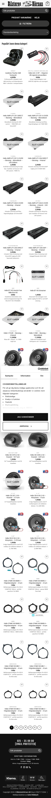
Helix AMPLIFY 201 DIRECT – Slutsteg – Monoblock (13, 117)
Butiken (33, 787)
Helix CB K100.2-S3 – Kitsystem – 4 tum (38, 497)
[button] (3, 4)
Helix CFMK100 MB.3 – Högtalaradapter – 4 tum (13, 710)
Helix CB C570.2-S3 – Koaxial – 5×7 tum (13, 456)
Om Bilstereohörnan (15, 785)
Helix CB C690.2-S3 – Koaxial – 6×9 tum (38, 456)
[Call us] (30, 767)
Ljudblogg (39, 785)
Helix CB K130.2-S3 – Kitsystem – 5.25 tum (13, 539)
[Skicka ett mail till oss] (27, 767)
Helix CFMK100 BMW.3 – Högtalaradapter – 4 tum (13, 625)
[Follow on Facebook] (21, 767)
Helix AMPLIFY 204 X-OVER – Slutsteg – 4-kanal (13, 204)
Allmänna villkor (17, 788)
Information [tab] (25, 376)
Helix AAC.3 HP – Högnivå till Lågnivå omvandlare (38, 74)
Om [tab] (41, 376)
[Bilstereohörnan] (25, 4)
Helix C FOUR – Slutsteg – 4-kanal (13, 334)
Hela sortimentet (10, 787)
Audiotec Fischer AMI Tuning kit (13, 74)
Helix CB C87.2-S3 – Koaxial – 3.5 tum (13, 497)
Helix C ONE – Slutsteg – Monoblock (38, 334)
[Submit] (46, 10)
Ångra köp (29, 785)
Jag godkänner (25, 417)
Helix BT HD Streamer (38, 290)
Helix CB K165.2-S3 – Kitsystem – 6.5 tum (38, 539)
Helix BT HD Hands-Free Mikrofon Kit (13, 291)
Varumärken (24, 787)
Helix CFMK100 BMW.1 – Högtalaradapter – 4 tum (13, 582)
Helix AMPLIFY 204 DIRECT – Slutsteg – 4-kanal (38, 159)
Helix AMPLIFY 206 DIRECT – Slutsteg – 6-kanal (13, 249)
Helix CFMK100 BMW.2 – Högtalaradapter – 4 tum (38, 582)
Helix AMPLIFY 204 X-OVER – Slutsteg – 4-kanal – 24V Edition (38, 205)
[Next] (39, 728)
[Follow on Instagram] (24, 767)
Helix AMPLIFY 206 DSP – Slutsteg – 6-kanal (38, 249)
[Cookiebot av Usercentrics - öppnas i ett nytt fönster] (38, 369)
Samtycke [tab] (9, 376)
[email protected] (25, 744)
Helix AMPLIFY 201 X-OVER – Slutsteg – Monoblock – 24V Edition (13, 160)
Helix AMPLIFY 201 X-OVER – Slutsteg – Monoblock (38, 117)
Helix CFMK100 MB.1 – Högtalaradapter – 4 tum (13, 667)
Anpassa (24, 426)
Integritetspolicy (34, 788)
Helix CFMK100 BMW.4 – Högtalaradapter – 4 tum (38, 625)
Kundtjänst (43, 787)
